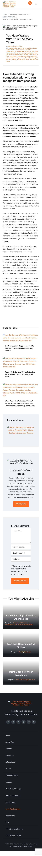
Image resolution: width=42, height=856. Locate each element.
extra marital (20, 50)
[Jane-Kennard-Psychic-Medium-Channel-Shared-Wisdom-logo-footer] (21, 702)
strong (14, 59)
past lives (13, 56)
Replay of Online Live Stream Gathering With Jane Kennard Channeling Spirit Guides (20, 374)
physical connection (23, 56)
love (33, 51)
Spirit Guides (29, 58)
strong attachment (23, 59)
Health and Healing (21, 679)
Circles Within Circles (15, 46)
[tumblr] (34, 722)
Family (21, 652)
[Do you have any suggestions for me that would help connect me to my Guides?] (21, 335)
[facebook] (8, 722)
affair (29, 48)
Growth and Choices (20, 623)
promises (33, 56)
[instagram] (24, 722)
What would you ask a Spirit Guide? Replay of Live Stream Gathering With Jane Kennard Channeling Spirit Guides (20, 403)
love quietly (30, 53)
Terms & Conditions (16, 846)
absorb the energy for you (18, 48)
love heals (22, 53)
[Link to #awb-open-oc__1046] (30, 3)
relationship (10, 58)
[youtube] (29, 722)
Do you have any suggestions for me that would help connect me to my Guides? (19, 348)
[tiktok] (13, 722)
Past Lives (27, 652)
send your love (19, 58)
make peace (24, 54)
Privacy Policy (28, 846)
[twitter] (18, 722)
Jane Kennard (19, 51)
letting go (28, 51)
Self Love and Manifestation (24, 624)
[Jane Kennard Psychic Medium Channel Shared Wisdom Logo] (11, 2)
